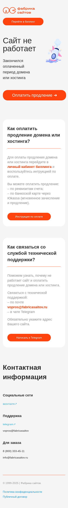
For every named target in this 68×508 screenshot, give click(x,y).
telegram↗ (9, 424)
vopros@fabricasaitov (16, 430)
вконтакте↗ (10, 403)
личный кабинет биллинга (30, 167)
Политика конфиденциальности (22, 491)
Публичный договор (15, 496)
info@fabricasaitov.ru (15, 457)
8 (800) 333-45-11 (14, 451)
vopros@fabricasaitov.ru (27, 307)
